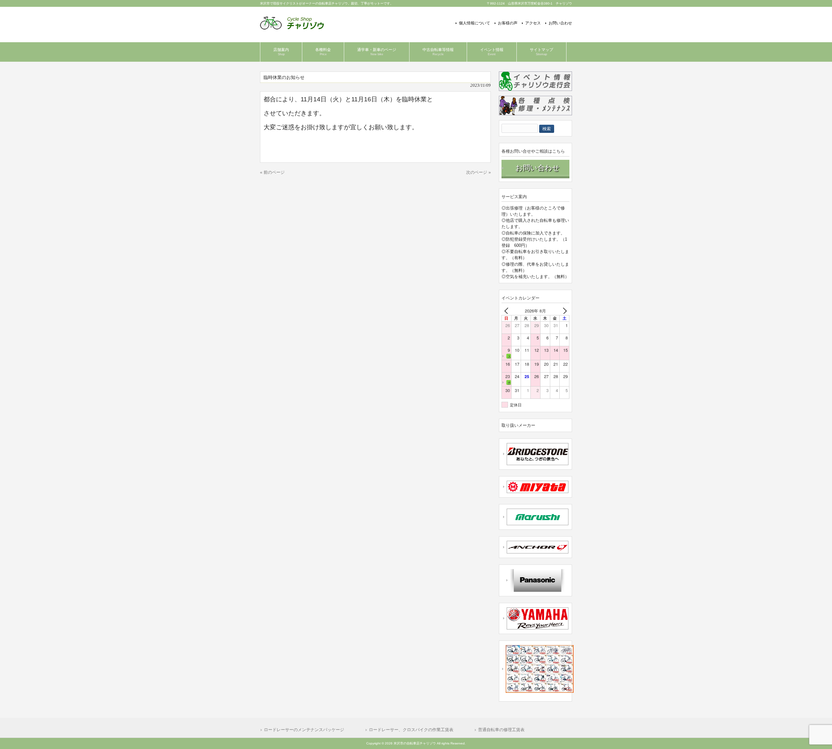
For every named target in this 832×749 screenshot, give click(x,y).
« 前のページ (272, 172)
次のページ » (478, 172)
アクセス (533, 23)
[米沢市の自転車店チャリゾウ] (292, 27)
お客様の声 (507, 23)
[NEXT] (563, 311)
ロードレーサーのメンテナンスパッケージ (304, 729)
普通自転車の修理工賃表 (501, 729)
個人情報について (474, 23)
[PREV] (507, 311)
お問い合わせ (560, 23)
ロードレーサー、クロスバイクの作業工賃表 (411, 729)
